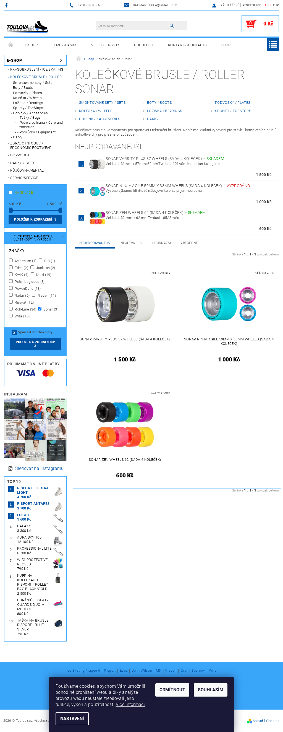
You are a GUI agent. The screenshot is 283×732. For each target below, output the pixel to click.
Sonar (50, 309)
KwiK (21, 274)
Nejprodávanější (95, 243)
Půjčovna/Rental (27, 170)
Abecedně (189, 243)
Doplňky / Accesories (30, 113)
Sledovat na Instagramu (39, 468)
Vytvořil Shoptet (266, 721)
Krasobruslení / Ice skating (37, 69)
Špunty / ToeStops (28, 108)
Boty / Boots (23, 88)
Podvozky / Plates (27, 93)
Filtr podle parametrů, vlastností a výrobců (33, 238)
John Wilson (142, 670)
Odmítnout (172, 689)
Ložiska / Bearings (28, 103)
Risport (24, 302)
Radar (22, 295)
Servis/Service (24, 178)
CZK (268, 5)
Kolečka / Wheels (27, 98)
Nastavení (72, 718)
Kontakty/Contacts (187, 45)
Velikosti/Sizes (105, 45)
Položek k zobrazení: (35, 219)
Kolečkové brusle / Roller (36, 77)
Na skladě (23, 193)
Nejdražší (161, 243)
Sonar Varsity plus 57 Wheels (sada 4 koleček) (165, 158)
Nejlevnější (131, 243)
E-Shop (31, 45)
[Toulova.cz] (27, 26)
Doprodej (19, 155)
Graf (183, 670)
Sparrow (198, 670)
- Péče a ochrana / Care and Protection (40, 124)
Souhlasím (210, 689)
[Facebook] (7, 5)
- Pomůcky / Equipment (36, 132)
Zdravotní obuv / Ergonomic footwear (31, 145)
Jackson (45, 268)
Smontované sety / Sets (33, 83)
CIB (49, 261)
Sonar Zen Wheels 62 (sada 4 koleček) (156, 212)
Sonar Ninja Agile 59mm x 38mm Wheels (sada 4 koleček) (178, 185)
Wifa (22, 316)
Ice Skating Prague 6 (83, 670)
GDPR (225, 45)
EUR (276, 5)
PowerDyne (27, 288)
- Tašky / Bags (29, 117)
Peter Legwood (29, 281)
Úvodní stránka (11, 45)
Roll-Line (25, 309)
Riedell (46, 295)
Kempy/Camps (65, 45)
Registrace (251, 5)
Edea (21, 268)
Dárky (17, 137)
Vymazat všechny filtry (35, 332)
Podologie (144, 45)
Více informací (130, 704)
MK (158, 670)
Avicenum (25, 261)
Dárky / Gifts (22, 163)
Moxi (43, 274)
